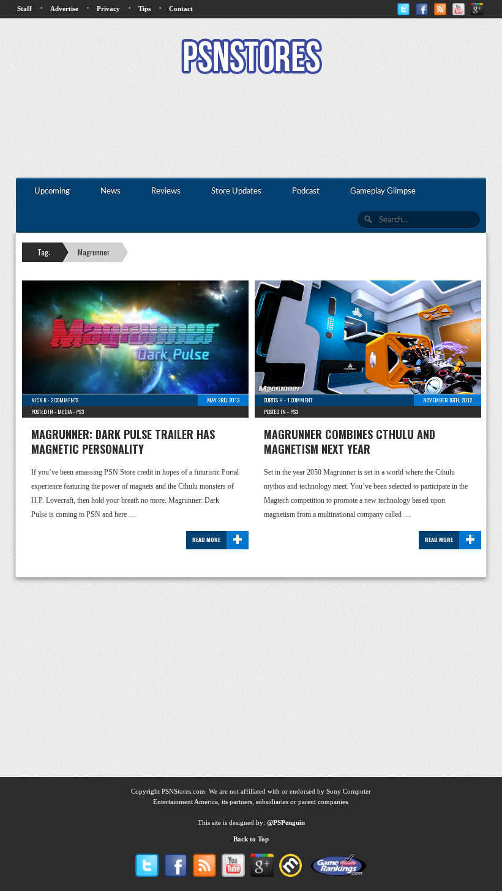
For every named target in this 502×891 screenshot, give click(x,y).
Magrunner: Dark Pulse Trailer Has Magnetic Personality (123, 441)
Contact (181, 8)
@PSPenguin (286, 822)
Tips (144, 8)
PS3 (80, 411)
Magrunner (94, 252)
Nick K (39, 400)
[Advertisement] (251, 127)
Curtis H (273, 400)
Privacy (108, 8)
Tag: (43, 252)
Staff (24, 8)
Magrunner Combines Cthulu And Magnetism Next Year (349, 441)
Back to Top (251, 839)
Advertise (64, 8)
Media (65, 411)
